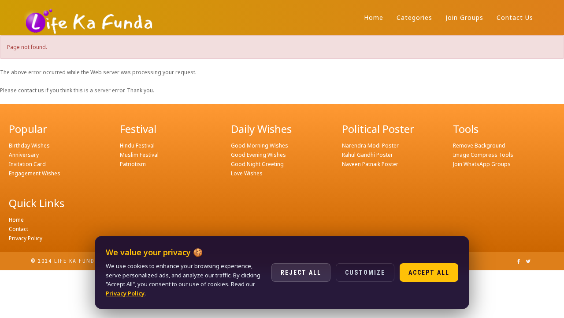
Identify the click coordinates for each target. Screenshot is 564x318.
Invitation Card (27, 164)
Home (373, 17)
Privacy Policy (25, 238)
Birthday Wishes (29, 145)
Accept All (428, 272)
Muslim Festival (139, 155)
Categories (414, 17)
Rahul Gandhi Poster (367, 155)
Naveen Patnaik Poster (370, 164)
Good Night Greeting (257, 164)
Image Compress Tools (483, 155)
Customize (365, 272)
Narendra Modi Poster (370, 145)
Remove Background (479, 145)
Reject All (301, 272)
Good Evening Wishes (258, 155)
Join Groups (464, 17)
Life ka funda (76, 261)
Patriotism (133, 164)
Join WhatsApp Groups (482, 164)
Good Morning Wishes (259, 145)
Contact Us (515, 17)
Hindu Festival (137, 145)
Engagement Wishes (34, 173)
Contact (18, 229)
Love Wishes (247, 173)
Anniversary (24, 155)
